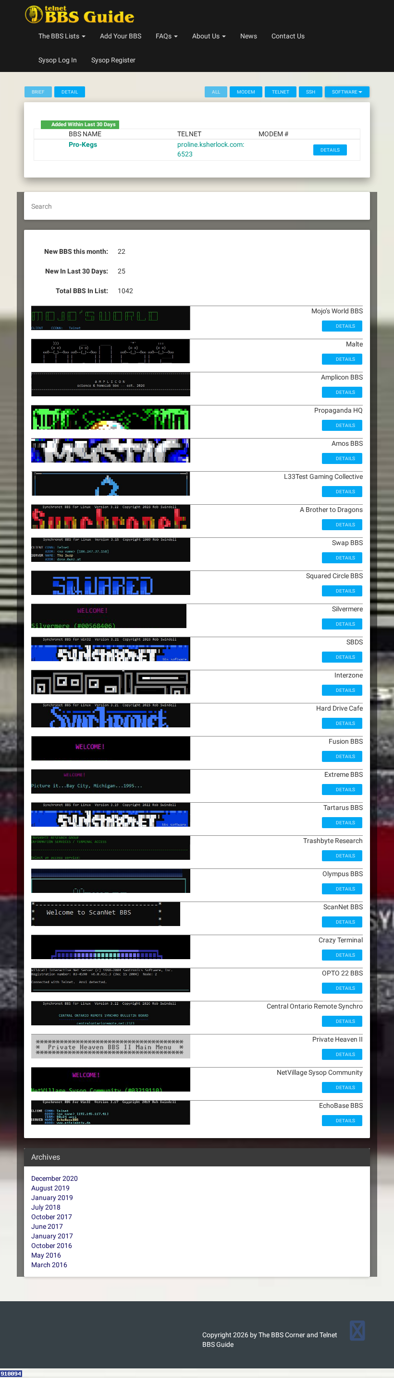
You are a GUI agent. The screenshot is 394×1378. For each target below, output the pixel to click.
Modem (246, 92)
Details (330, 150)
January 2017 (52, 1236)
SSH (310, 92)
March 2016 (49, 1265)
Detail (70, 92)
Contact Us (288, 36)
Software (345, 92)
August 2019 (50, 1188)
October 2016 (51, 1245)
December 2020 (54, 1178)
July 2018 (46, 1207)
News (248, 36)
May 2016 (46, 1255)
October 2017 (51, 1217)
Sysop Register (113, 60)
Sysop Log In (57, 60)
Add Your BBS (120, 36)
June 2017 (47, 1226)
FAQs (164, 36)
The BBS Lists (59, 36)
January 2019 (52, 1197)
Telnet (280, 92)
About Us (206, 36)
